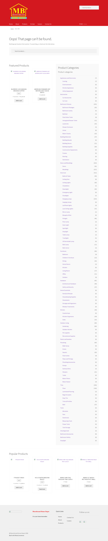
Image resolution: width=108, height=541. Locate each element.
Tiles (61, 385)
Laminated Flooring (68, 391)
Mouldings (66, 169)
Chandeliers (66, 186)
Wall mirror (66, 248)
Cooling (65, 81)
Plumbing (63, 342)
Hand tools (66, 418)
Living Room (66, 271)
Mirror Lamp (66, 212)
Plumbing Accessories (69, 362)
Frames (65, 153)
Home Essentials (65, 290)
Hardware (63, 280)
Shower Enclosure (68, 127)
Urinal (64, 130)
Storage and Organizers (69, 303)
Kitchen (65, 267)
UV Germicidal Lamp (68, 241)
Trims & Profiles (67, 401)
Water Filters (66, 378)
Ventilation (66, 160)
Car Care (65, 101)
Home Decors (66, 264)
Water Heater (66, 382)
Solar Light (66, 225)
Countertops (66, 313)
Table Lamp (66, 235)
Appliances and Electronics (68, 78)
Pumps (65, 365)
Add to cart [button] (19, 100)
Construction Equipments (70, 150)
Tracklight (66, 238)
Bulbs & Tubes (67, 176)
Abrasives (65, 411)
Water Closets (67, 133)
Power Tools (66, 424)
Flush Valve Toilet (68, 117)
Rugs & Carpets (67, 395)
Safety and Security (68, 287)
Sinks (64, 320)
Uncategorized (64, 431)
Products (24, 24)
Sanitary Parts (67, 369)
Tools (62, 408)
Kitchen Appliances (68, 88)
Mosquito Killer (67, 215)
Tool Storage (66, 427)
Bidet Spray (66, 346)
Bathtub (65, 114)
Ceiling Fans (66, 179)
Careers (40, 24)
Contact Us (48, 24)
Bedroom (65, 254)
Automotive (63, 94)
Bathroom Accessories (66, 434)
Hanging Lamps (67, 199)
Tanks (64, 375)
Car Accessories (67, 98)
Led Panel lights (67, 205)
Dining (64, 261)
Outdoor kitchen (67, 329)
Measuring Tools (67, 421)
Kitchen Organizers (68, 316)
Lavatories (66, 124)
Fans (64, 414)
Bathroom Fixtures (65, 104)
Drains (64, 349)
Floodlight (66, 195)
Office (64, 274)
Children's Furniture (68, 258)
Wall (64, 404)
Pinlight (65, 218)
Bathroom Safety (65, 437)
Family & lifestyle (67, 293)
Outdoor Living (64, 323)
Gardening (66, 326)
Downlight (66, 189)
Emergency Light (67, 192)
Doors (64, 166)
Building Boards (67, 140)
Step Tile (65, 398)
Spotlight (65, 228)
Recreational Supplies (69, 336)
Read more (42, 489)
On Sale (32, 24)
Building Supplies (67, 146)
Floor (64, 388)
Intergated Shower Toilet (70, 120)
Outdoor (65, 277)
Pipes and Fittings (68, 359)
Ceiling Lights (67, 182)
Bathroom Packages (68, 107)
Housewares (66, 300)
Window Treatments (68, 307)
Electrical (63, 173)
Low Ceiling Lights (68, 209)
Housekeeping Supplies (69, 297)
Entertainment (67, 84)
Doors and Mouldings (66, 163)
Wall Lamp (66, 244)
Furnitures (63, 251)
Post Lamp (66, 222)
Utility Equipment (68, 91)
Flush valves (66, 355)
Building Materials (65, 137)
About (17, 24)
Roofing (65, 156)
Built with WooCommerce (16, 535)
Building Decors (67, 143)
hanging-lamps (67, 202)
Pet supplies (66, 333)
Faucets (65, 352)
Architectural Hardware (69, 284)
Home (11, 24)
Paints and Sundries (66, 339)
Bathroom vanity (67, 111)
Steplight (65, 231)
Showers (65, 372)
